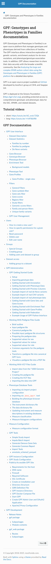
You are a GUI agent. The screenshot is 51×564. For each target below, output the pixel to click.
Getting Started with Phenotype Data (28, 286)
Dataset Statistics (17, 139)
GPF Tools (13, 433)
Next (42, 543)
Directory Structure (20, 485)
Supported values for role (23, 345)
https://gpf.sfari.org (12, 97)
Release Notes (15, 515)
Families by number (20, 143)
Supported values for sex (23, 339)
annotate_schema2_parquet (24, 452)
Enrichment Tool (16, 163)
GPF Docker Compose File (23, 494)
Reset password (16, 234)
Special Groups (15, 249)
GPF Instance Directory (22, 491)
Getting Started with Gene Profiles (27, 310)
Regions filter (17, 200)
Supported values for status (24, 342)
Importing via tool (26, 396)
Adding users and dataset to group (24, 255)
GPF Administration (14, 268)
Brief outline (17, 324)
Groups (9, 244)
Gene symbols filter (20, 191)
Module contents (19, 525)
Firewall (15, 473)
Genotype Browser (17, 157)
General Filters (18, 188)
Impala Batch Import (21, 440)
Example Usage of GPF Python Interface (29, 316)
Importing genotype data (22, 280)
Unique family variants (22, 212)
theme (28, 557)
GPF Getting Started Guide (21, 273)
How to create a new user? (20, 225)
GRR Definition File (20, 488)
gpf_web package (16, 529)
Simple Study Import (21, 437)
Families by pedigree (21, 146)
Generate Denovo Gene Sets (24, 443)
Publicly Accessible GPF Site (21, 463)
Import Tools (17, 449)
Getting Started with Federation (26, 313)
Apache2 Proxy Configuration (25, 506)
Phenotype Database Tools (20, 385)
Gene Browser (15, 154)
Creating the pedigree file (23, 375)
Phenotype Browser (17, 160)
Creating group (15, 252)
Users (8, 221)
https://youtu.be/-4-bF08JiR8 (23, 119)
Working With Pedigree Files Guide (24, 320)
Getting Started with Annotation (26, 283)
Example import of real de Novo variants (29, 292)
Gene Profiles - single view (23, 179)
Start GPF (16, 497)
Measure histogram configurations (27, 420)
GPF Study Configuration (20, 460)
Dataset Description (18, 136)
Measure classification (21, 417)
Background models (20, 167)
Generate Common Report (23, 446)
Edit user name (15, 240)
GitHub (43, 82)
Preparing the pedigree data (24, 336)
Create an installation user (23, 482)
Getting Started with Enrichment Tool (28, 307)
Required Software (20, 476)
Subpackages (17, 522)
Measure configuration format (25, 428)
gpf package (14, 517)
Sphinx (15, 557)
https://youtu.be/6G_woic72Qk (25, 116)
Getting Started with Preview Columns (29, 289)
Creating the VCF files (21, 378)
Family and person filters (22, 209)
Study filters (17, 203)
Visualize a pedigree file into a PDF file (28, 360)
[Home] (4, 13)
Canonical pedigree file (22, 330)
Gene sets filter (18, 194)
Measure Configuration (19, 424)
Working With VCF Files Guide (22, 365)
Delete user (14, 237)
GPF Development (14, 510)
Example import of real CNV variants (28, 295)
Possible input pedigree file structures (28, 333)
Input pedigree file (20, 327)
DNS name (16, 470)
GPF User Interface (14, 132)
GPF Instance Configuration (21, 457)
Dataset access (12, 259)
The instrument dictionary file (25, 405)
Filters (12, 183)
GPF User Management (19, 216)
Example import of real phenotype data (29, 298)
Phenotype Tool (16, 172)
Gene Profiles (15, 175)
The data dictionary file (22, 408)
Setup (14, 277)
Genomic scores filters (21, 206)
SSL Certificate (18, 479)
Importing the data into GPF (24, 381)
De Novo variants (19, 149)
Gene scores (17, 197)
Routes (15, 534)
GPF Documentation (27, 4)
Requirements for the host (23, 467)
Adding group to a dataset (20, 264)
